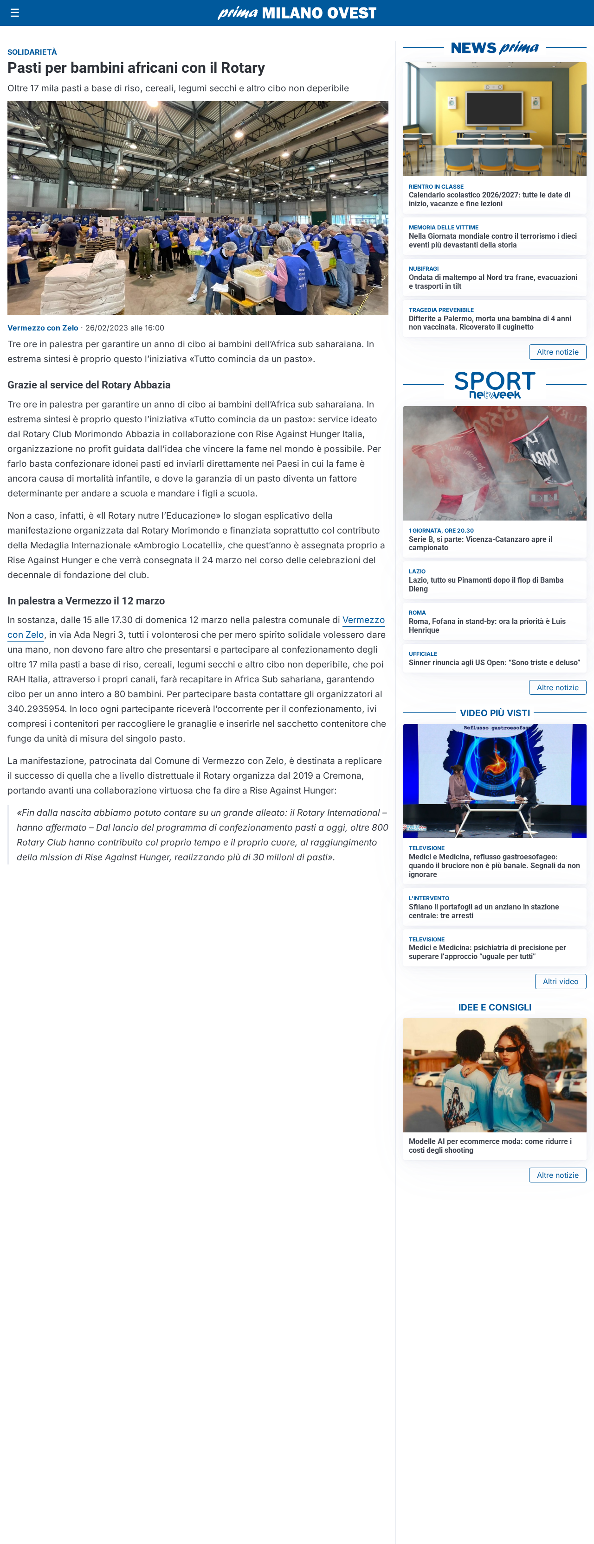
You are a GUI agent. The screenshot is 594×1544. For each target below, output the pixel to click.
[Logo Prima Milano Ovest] (297, 13)
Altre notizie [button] (558, 351)
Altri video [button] (561, 981)
